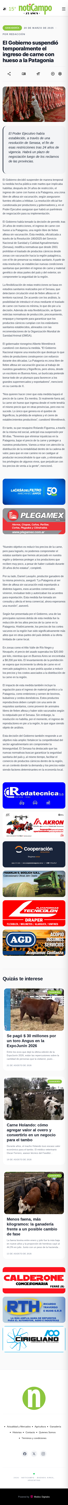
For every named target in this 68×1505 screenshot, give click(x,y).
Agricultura (40, 1426)
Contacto (30, 1432)
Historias (17, 1432)
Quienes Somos (47, 1432)
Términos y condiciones (34, 1438)
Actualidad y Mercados (19, 1426)
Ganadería (55, 1426)
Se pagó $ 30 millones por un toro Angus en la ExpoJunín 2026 (31, 1041)
